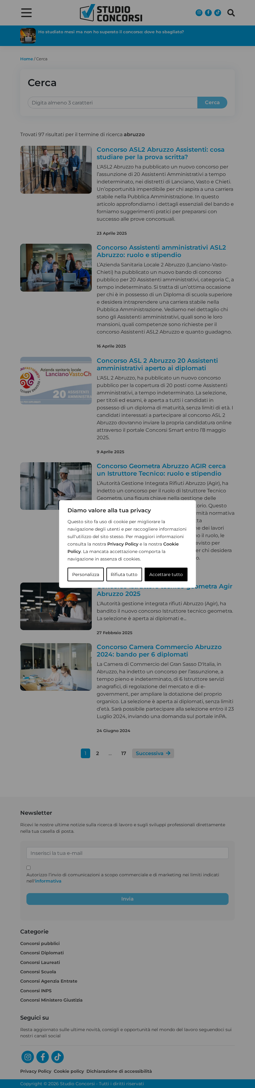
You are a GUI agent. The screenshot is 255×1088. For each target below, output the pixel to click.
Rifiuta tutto (124, 574)
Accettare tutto (166, 574)
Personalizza (85, 574)
